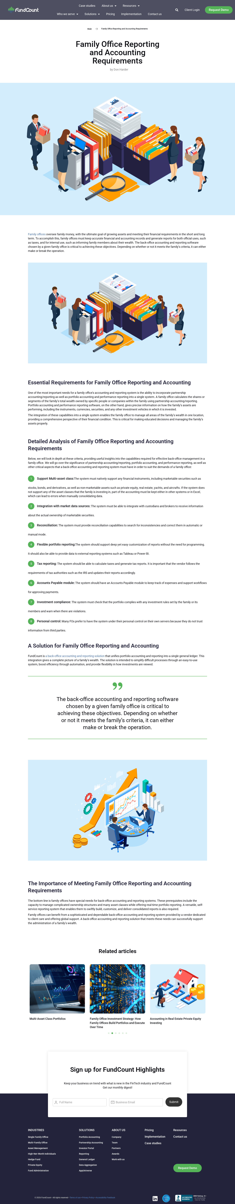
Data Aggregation (88, 1165)
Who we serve (66, 14)
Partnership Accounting (91, 1142)
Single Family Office (38, 1137)
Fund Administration (38, 1170)
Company (116, 1137)
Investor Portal (86, 1148)
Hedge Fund (34, 1159)
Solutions (90, 14)
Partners (116, 1148)
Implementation (131, 14)
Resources (129, 5)
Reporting (84, 1154)
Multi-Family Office (37, 1142)
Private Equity (35, 1165)
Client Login (192, 10)
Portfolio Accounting (89, 1137)
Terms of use (75, 1197)
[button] (177, 10)
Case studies (87, 5)
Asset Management (38, 1148)
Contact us (155, 14)
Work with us (118, 1159)
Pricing (110, 14)
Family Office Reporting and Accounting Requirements (117, 52)
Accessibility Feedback (105, 1197)
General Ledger (87, 1159)
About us (107, 5)
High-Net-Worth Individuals (42, 1154)
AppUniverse (85, 1170)
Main (89, 29)
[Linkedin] (155, 1198)
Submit (173, 1102)
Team (115, 1142)
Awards (115, 1154)
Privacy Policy (88, 1197)
